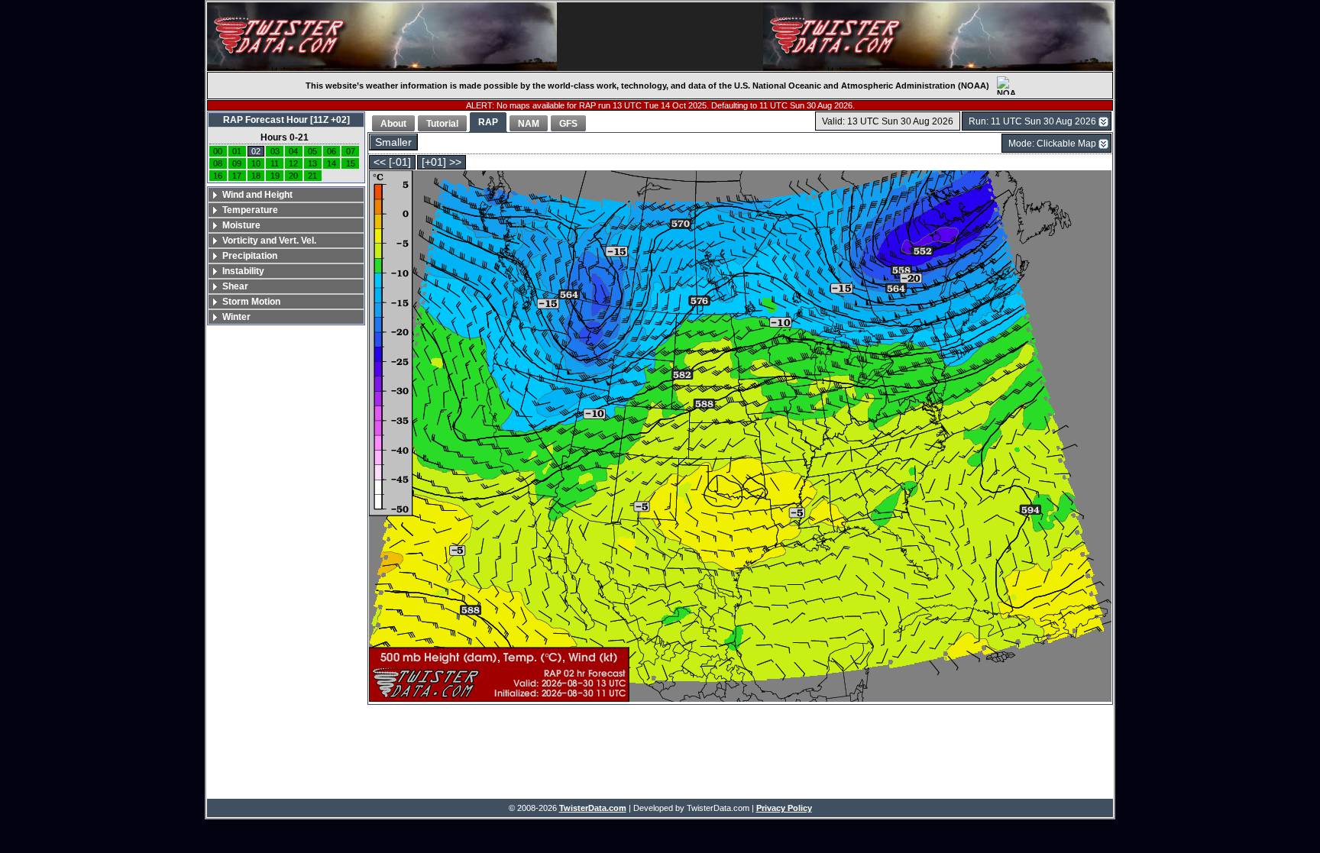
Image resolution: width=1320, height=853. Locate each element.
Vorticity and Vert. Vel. (269, 240)
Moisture (241, 225)
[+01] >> (441, 162)
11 (274, 163)
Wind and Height (257, 194)
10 (255, 163)
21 (312, 175)
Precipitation (249, 255)
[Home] (382, 36)
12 (293, 163)
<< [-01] (392, 162)
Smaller (393, 142)
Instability (243, 271)
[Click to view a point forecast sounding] (740, 437)
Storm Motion (251, 301)
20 (293, 175)
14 (331, 163)
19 (275, 175)
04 (293, 151)
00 (217, 151)
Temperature (250, 210)
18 (255, 175)
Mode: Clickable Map (1052, 143)
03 (275, 151)
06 (331, 151)
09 (236, 163)
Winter (236, 317)
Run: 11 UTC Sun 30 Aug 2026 (1032, 121)
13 (312, 163)
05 (312, 151)
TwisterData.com (592, 808)
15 (350, 163)
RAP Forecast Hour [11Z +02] (286, 120)
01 (236, 151)
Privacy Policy (784, 808)
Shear (235, 286)
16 (217, 175)
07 (350, 151)
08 (217, 163)
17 (236, 175)
